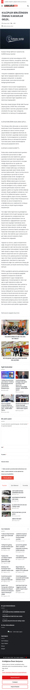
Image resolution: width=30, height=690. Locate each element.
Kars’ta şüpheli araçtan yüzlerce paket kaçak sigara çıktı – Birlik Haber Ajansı (7, 407)
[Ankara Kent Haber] (11, 6)
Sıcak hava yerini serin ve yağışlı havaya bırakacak (6, 578)
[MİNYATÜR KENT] (6, 520)
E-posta (3, 454)
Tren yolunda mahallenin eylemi (21, 556)
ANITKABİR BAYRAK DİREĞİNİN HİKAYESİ (17, 492)
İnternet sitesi (5, 461)
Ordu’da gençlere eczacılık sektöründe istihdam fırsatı (22, 578)
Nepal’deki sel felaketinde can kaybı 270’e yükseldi (22, 568)
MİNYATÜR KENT (16, 519)
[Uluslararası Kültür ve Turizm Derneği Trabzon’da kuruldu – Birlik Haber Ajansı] (22, 398)
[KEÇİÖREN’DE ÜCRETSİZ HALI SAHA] (6, 500)
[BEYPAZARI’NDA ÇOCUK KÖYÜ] (6, 514)
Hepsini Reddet (15, 686)
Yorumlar (25, 485)
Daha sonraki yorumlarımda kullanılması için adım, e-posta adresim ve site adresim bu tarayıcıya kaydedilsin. (14, 471)
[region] (15, 674)
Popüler (4, 485)
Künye (3, 646)
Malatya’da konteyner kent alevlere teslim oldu (7, 568)
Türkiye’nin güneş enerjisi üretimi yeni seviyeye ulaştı (7, 546)
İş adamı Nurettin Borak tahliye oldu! (19, 505)
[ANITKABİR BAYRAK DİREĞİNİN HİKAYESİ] (6, 492)
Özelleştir (15, 682)
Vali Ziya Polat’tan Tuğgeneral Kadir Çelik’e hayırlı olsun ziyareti (22, 588)
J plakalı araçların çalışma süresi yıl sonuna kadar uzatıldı (21, 536)
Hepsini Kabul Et (15, 677)
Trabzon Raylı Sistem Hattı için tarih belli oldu (7, 535)
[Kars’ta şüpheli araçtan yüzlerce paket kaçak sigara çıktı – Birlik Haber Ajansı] (7, 398)
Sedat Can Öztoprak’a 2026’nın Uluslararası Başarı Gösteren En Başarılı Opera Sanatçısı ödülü (7, 590)
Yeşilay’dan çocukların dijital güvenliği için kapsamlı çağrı (6, 558)
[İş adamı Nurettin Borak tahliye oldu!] (6, 507)
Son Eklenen (14, 485)
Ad (2, 447)
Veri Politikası (4, 641)
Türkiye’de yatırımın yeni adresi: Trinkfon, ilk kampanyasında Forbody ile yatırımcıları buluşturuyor (7, 384)
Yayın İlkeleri (4, 643)
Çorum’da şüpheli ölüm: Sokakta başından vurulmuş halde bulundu (22, 547)
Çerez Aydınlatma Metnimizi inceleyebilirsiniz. (14, 672)
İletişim (3, 648)
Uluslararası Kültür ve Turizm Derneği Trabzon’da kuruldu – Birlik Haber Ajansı (22, 406)
